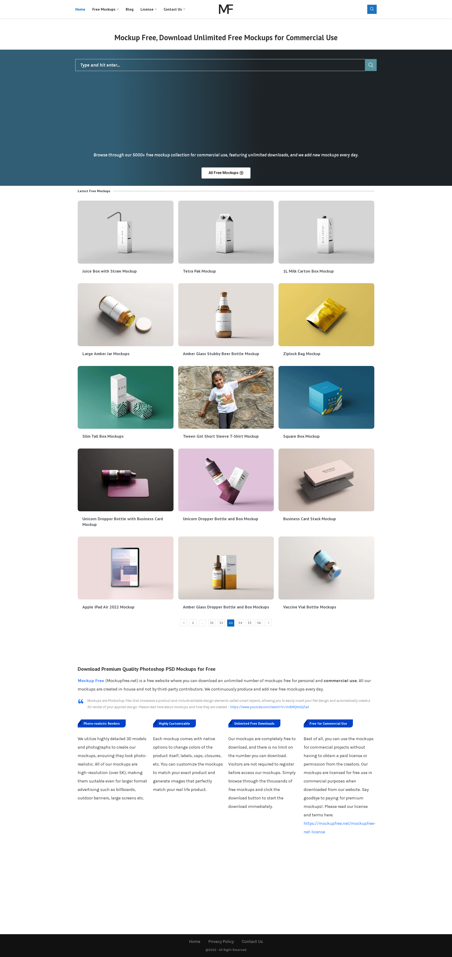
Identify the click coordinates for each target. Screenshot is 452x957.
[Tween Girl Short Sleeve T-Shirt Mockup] (226, 397)
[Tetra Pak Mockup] (226, 232)
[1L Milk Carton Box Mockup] (326, 232)
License (147, 9)
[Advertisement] (226, 114)
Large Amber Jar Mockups (105, 353)
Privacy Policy (221, 941)
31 (212, 623)
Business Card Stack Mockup (309, 518)
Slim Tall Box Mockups (103, 436)
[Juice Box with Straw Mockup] (126, 232)
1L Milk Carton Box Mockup (308, 271)
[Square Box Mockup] (326, 397)
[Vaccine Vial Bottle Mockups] (326, 568)
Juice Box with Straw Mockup (109, 271)
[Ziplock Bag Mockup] (326, 314)
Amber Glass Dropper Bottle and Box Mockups (226, 607)
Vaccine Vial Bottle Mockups (309, 607)
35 (249, 623)
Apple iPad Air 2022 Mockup (108, 607)
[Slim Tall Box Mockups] (126, 397)
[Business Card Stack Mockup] (326, 480)
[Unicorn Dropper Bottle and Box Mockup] (226, 480)
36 (259, 623)
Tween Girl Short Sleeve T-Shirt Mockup (221, 436)
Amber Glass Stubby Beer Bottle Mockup (221, 353)
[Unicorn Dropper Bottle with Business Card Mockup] (126, 480)
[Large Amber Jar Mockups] (126, 314)
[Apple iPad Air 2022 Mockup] (126, 568)
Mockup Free (91, 680)
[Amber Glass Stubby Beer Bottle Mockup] (226, 314)
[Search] (372, 9)
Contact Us (173, 9)
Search (371, 65)
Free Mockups (104, 9)
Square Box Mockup (301, 436)
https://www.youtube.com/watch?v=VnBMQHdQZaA (269, 707)
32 (221, 623)
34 (240, 623)
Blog (129, 9)
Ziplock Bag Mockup (301, 353)
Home (80, 9)
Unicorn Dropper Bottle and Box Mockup (220, 518)
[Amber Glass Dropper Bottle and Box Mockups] (226, 568)
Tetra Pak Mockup (199, 271)
